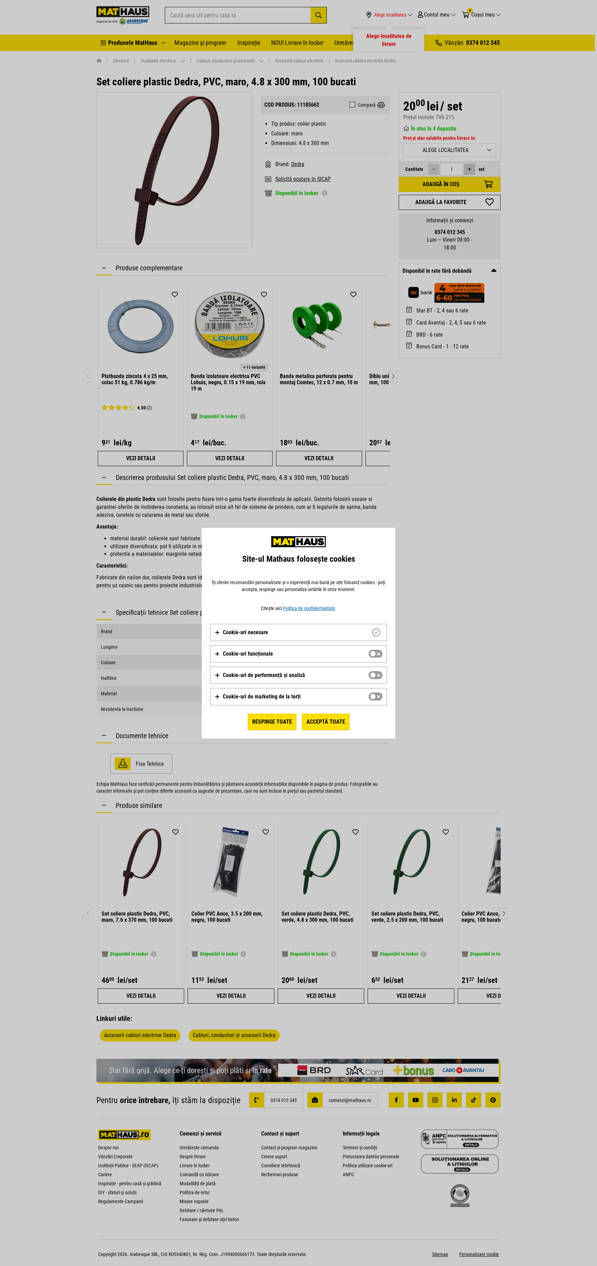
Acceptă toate (325, 721)
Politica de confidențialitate (309, 608)
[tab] (298, 632)
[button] (241, 632)
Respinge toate (272, 721)
